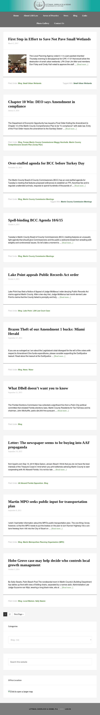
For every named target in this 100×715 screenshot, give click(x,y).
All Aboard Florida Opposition (30, 483)
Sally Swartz (40, 601)
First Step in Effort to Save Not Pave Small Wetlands (49, 39)
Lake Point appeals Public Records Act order (43, 275)
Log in (68, 709)
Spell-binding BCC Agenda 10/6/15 (35, 220)
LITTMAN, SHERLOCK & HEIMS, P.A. (43, 709)
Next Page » (19, 614)
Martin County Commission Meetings (38, 199)
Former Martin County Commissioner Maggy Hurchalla (45, 142)
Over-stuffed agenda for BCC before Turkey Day (46, 163)
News (25, 369)
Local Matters (28, 601)
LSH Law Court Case (41, 310)
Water (31, 369)
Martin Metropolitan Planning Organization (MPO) (43, 542)
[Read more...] (82, 64)
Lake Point (27, 310)
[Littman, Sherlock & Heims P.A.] (50, 6)
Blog (20, 83)
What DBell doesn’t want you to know (38, 388)
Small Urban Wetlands (32, 83)
